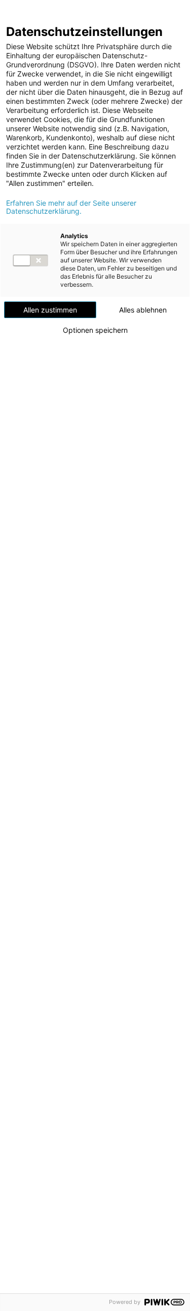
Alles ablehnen (143, 309)
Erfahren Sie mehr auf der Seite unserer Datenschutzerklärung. (71, 207)
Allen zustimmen (50, 309)
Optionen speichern (95, 330)
